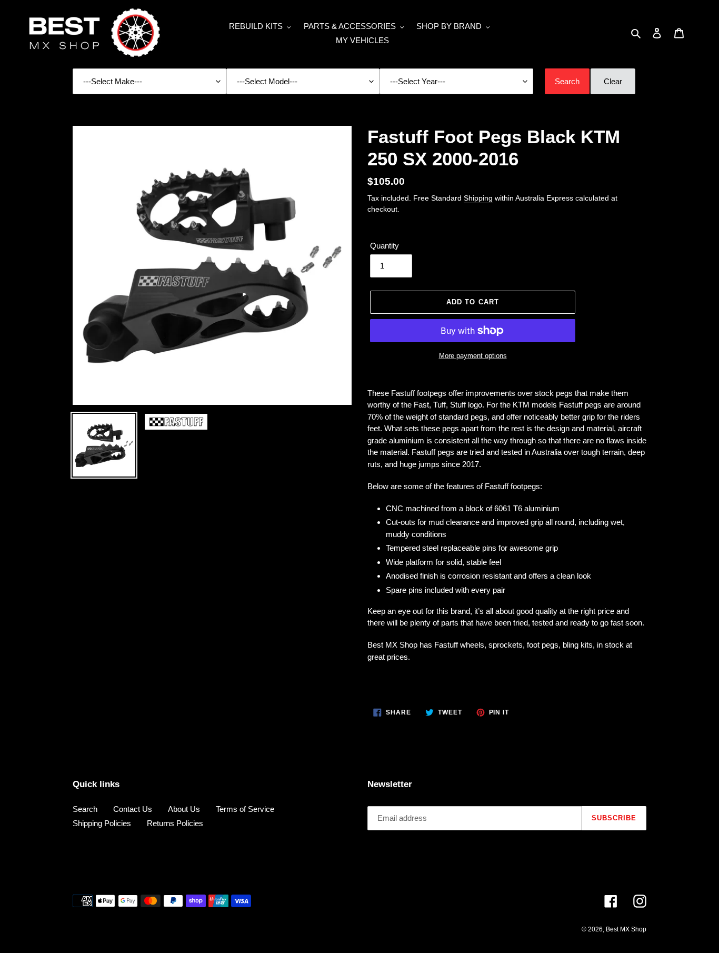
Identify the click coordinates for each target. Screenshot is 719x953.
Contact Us (132, 809)
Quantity (384, 245)
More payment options (473, 356)
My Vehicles (362, 40)
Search (85, 809)
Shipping (478, 198)
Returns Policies (175, 823)
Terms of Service (245, 809)
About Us (184, 809)
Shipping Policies (102, 823)
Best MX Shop (626, 929)
